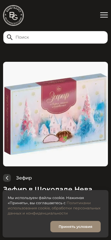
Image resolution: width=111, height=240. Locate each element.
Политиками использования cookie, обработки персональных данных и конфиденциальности (54, 208)
